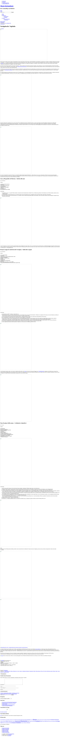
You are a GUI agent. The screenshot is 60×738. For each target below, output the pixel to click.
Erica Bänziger (45, 719)
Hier (1, 715)
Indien (2, 63)
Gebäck (6, 721)
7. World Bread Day (41, 371)
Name (1, 686)
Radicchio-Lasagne (50, 671)
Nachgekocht (6, 19)
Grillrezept (10, 721)
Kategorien (2, 698)
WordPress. (10, 734)
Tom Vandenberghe (7, 722)
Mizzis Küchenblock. (11, 733)
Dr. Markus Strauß (39, 719)
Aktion (8, 719)
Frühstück (4, 721)
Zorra (25, 371)
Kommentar (2, 684)
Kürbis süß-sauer (38, 671)
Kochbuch (37, 721)
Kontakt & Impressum (5, 2)
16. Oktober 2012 (8, 23)
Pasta (45, 671)
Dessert (35, 719)
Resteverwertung (50, 721)
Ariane (3, 28)
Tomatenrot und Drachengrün (21, 66)
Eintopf (43, 719)
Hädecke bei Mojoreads (5, 732)
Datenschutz (4, 1)
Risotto (54, 671)
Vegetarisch (13, 722)
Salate (56, 671)
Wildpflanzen (28, 722)
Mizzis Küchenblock (6, 6)
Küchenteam (4, 15)
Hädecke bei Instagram (5, 728)
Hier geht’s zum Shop (3, 711)
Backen (16, 719)
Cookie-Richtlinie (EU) (5, 3)
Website (1, 689)
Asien (14, 719)
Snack (58, 721)
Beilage (11, 671)
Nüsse (42, 671)
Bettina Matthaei (19, 719)
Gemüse (20, 671)
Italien (34, 671)
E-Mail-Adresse (3, 687)
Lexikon (44, 721)
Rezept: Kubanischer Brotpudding (7, 705)
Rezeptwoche (53, 721)
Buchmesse (29, 719)
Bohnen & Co (15, 671)
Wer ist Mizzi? (6, 16)
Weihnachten (25, 722)
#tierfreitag (3, 719)
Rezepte (3, 18)
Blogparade (22, 719)
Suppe (1, 722)
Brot (18, 671)
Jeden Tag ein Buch (32, 721)
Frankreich (1, 721)
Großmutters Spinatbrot (25, 671)
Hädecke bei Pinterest (5, 729)
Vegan (10, 722)
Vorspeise (18, 722)
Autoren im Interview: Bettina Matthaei (8, 693)
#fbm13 (1, 719)
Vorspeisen (22, 722)
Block (3, 14)
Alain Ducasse (11, 719)
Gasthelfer (5, 17)
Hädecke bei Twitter (5, 730)
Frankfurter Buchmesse (55, 719)
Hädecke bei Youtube (5, 731)
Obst (44, 671)
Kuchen (41, 721)
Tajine (3, 722)
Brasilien (26, 719)
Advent (6, 719)
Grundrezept (13, 721)
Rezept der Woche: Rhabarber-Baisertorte (8, 704)
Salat (56, 721)
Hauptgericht (17, 721)
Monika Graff (46, 721)
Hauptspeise (31, 671)
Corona (32, 719)
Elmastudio (9, 735)
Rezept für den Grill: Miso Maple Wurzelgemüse (9, 702)
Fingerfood (48, 719)
